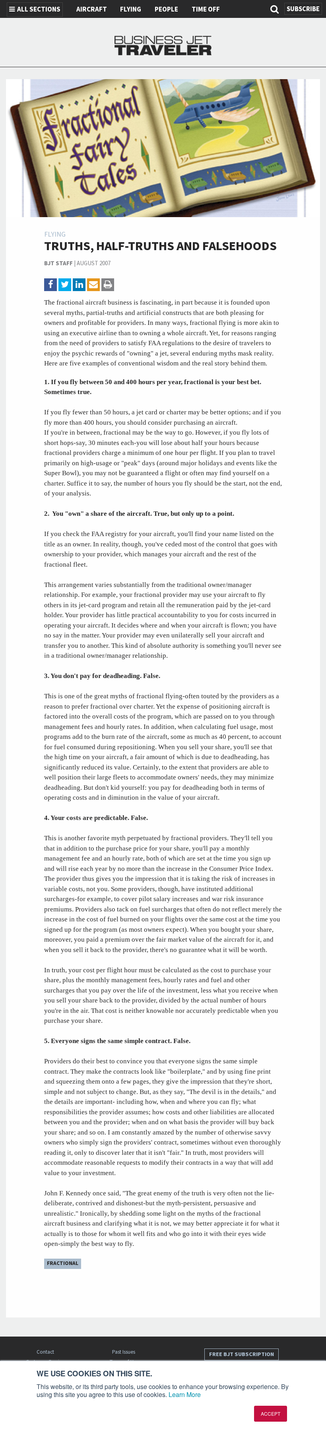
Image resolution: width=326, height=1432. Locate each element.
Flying (130, 9)
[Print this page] (107, 284)
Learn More (185, 1394)
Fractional (62, 1263)
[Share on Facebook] (50, 284)
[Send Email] (93, 284)
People (166, 9)
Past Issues (123, 1352)
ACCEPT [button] (270, 1413)
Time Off (206, 9)
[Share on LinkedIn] (79, 284)
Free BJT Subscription (241, 1354)
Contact (45, 1352)
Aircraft (91, 9)
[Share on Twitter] (64, 284)
